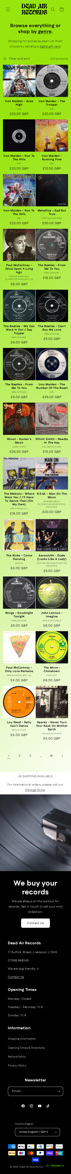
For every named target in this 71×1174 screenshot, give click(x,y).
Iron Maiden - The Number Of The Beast (52, 386)
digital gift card (50, 46)
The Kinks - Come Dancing (19, 557)
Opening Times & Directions (26, 1048)
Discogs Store (35, 790)
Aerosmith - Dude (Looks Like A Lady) (52, 557)
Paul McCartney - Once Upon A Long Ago (19, 269)
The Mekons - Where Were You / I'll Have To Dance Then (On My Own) (19, 499)
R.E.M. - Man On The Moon (52, 495)
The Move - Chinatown (52, 669)
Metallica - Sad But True (52, 212)
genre (45, 31)
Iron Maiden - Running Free (52, 157)
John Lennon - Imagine (52, 614)
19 (51, 756)
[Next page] (62, 756)
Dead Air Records (29, 1166)
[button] (8, 9)
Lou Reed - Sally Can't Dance (19, 724)
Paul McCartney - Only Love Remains (19, 669)
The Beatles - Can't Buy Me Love (52, 328)
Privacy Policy (17, 1066)
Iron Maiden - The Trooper (52, 103)
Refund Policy (17, 1057)
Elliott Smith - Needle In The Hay (52, 441)
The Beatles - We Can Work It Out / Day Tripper (19, 330)
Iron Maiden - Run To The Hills (19, 157)
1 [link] (8, 756)
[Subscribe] (58, 1091)
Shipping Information (22, 1039)
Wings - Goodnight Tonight (19, 614)
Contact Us (35, 923)
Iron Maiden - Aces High (19, 103)
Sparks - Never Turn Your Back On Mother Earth (52, 726)
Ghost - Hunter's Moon (19, 441)
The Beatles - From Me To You (52, 267)
